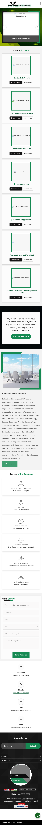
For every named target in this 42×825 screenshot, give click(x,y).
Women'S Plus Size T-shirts (22, 113)
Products (4, 756)
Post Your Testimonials (21, 336)
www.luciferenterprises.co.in (21, 728)
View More (28, 82)
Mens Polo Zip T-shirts (22, 149)
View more (9, 464)
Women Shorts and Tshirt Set (22, 255)
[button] (21, 693)
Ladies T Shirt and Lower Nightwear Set (22, 292)
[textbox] (21, 605)
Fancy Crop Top (22, 184)
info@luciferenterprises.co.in (21, 710)
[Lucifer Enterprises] (20, 4)
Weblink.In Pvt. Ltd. (31, 801)
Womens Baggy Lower (21, 38)
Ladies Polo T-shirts (22, 78)
